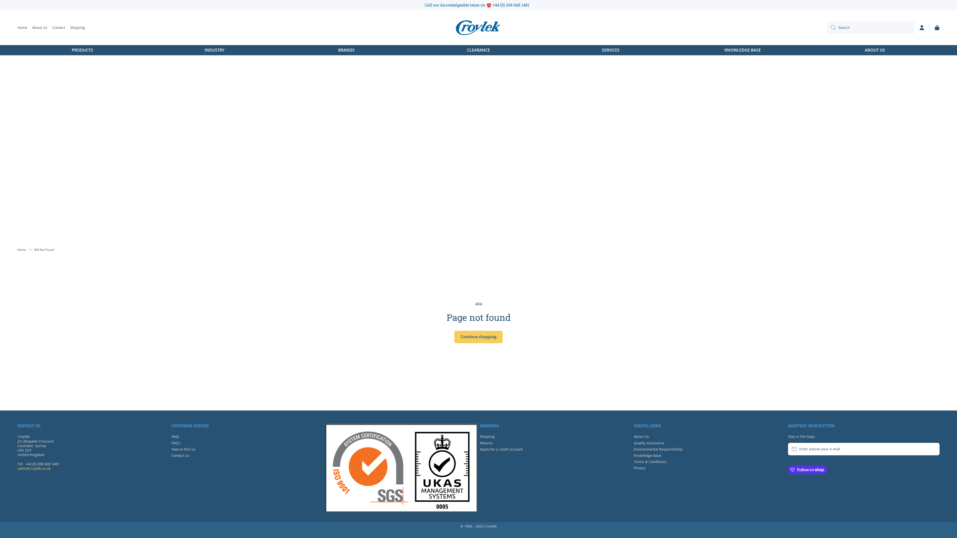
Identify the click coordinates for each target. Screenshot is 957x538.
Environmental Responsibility (658, 449)
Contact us (180, 455)
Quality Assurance (649, 443)
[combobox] (870, 27)
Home (21, 250)
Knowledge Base (647, 455)
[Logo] (478, 27)
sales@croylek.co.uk (34, 468)
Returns (486, 443)
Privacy (639, 468)
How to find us (183, 449)
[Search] (831, 27)
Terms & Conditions (650, 461)
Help (175, 436)
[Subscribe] (933, 449)
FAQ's (176, 443)
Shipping (487, 436)
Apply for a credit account (501, 449)
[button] (937, 27)
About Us (641, 436)
